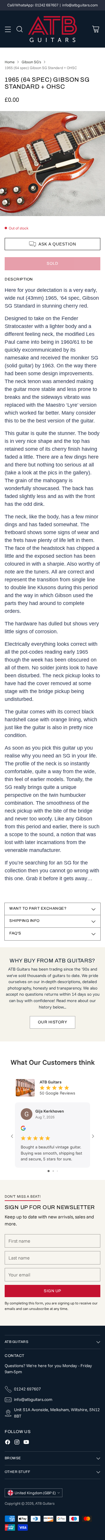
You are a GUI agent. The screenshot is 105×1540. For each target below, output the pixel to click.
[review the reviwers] (23, 1129)
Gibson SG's (31, 61)
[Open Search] (19, 29)
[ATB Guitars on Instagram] (16, 1443)
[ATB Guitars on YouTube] (26, 1443)
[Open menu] (8, 29)
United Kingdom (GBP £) (35, 1492)
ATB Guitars (45, 1503)
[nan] (52, 163)
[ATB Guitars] (52, 29)
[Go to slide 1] (49, 1171)
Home (10, 61)
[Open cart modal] (96, 29)
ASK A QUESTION (57, 244)
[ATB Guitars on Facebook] (7, 1443)
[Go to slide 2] (53, 1171)
